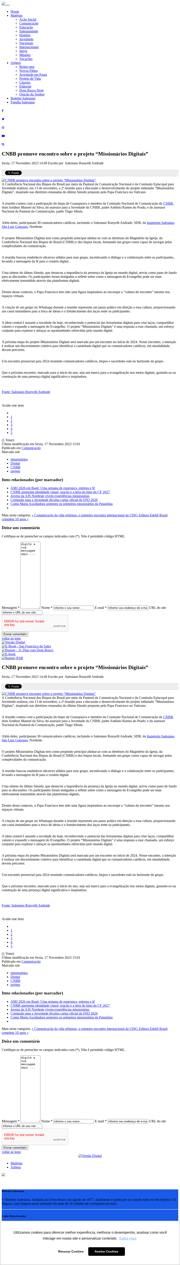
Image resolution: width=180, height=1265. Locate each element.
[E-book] (9, 654)
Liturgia (24, 82)
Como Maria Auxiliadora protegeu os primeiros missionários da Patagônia (62, 504)
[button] (3, 1175)
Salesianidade (28, 31)
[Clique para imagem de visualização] (49, 180)
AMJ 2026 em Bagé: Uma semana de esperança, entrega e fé (53, 488)
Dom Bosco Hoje (31, 90)
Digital (15, 463)
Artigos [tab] (16, 1167)
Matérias (16, 15)
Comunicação (28, 23)
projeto (15, 471)
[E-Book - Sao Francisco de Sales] (26, 646)
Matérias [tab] (16, 1163)
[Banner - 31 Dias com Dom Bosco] (27, 650)
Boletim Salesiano (23, 98)
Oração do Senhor (32, 94)
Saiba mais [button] (128, 1238)
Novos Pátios (28, 71)
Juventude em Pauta (33, 74)
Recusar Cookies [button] (71, 1251)
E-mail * (101, 607)
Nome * (46, 607)
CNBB (168, 203)
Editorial (25, 86)
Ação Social (27, 19)
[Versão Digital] (13, 642)
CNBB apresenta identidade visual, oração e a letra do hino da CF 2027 (60, 492)
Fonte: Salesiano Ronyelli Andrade (26, 392)
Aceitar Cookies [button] (106, 1251)
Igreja (23, 51)
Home (15, 11)
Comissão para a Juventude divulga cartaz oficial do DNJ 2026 (54, 500)
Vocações (25, 59)
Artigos (16, 63)
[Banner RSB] (12, 658)
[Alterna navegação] (8, 5)
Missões (25, 55)
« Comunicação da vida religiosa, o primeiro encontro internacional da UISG (85, 515)
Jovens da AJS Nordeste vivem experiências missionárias (50, 496)
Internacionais (29, 47)
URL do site (157, 607)
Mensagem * (11, 607)
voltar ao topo (11, 638)
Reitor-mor (26, 67)
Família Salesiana (23, 102)
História (24, 35)
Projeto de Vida (30, 78)
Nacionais (26, 43)
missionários (19, 459)
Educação (26, 27)
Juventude (26, 39)
